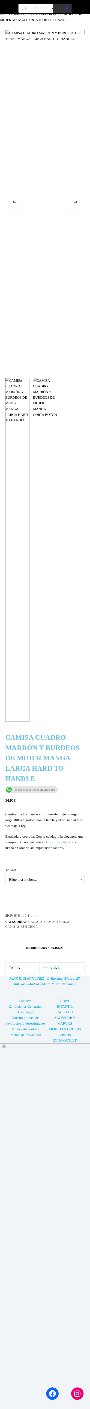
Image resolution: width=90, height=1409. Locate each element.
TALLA (10, 870)
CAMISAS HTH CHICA (21, 926)
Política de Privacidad (25, 1035)
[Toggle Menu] (80, 7)
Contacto (25, 1001)
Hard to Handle (56, 842)
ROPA (64, 1001)
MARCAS (64, 1023)
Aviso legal (25, 1012)
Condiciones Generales (25, 1006)
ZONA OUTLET (65, 1040)
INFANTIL (65, 1006)
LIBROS (65, 1035)
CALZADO (65, 1012)
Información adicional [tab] (45, 948)
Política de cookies (25, 1029)
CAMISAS (35, 921)
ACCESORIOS (64, 1018)
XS (45, 968)
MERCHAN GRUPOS (65, 1029)
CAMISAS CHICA (56, 921)
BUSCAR (62, 8)
